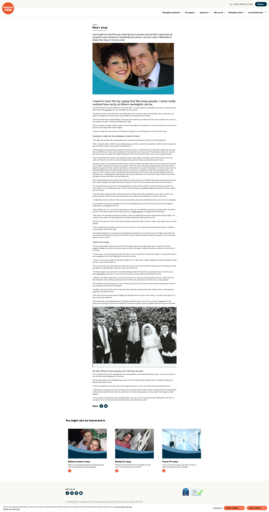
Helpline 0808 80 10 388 (243, 4)
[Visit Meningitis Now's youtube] (81, 493)
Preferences (217, 508)
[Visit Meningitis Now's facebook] (67, 493)
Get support (189, 12)
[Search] (266, 12)
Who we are (218, 12)
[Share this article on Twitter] (106, 406)
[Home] (8, 8)
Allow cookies (255, 508)
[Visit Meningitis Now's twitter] (76, 493)
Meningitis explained (171, 12)
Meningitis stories (235, 12)
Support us (204, 12)
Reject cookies (232, 508)
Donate (261, 4)
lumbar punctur (137, 212)
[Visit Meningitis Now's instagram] (72, 493)
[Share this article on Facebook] (101, 406)
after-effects (101, 274)
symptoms (108, 110)
